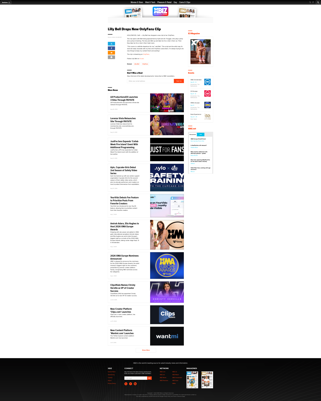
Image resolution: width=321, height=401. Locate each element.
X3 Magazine (194, 33)
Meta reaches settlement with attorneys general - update (199, 152)
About (109, 380)
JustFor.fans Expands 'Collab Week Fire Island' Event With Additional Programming (124, 144)
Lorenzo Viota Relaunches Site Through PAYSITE (123, 119)
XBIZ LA (174, 372)
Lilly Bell (136, 64)
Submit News (112, 372)
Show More (146, 350)
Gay (175, 2)
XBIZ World (163, 378)
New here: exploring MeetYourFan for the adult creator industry (200, 160)
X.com (142, 58)
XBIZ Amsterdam (196, 80)
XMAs (174, 383)
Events (191, 73)
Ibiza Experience (196, 114)
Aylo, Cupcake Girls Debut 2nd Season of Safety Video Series (123, 170)
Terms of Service (177, 396)
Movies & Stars (137, 2)
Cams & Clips (184, 2)
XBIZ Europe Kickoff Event (198, 139)
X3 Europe (194, 91)
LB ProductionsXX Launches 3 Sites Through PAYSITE (124, 98)
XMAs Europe (195, 103)
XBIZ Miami (175, 375)
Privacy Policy (112, 383)
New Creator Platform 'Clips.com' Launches (121, 310)
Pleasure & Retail (164, 2)
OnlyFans (146, 54)
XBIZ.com (162, 372)
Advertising (111, 375)
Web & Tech (150, 2)
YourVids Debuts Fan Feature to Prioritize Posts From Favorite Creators (124, 200)
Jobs (200, 134)
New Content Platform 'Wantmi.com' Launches (122, 331)
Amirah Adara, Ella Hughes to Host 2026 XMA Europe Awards (124, 226)
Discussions (193, 134)
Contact (110, 378)
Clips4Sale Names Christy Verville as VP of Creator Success (122, 288)
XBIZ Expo (175, 380)
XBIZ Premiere (164, 380)
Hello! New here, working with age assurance (200, 168)
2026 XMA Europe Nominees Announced (124, 257)
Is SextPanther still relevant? (199, 145)
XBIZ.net (192, 128)
